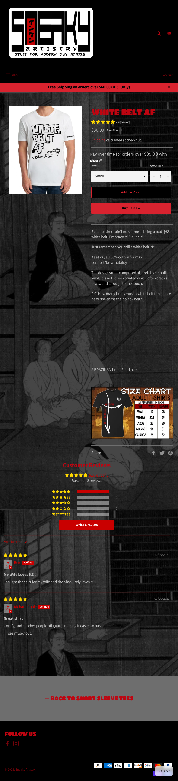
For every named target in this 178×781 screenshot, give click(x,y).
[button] (103, 122)
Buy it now (131, 208)
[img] (15, 555)
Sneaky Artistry (25, 769)
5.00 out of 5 (98, 475)
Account (168, 75)
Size (94, 166)
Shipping (98, 140)
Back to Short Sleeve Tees (91, 698)
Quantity (156, 166)
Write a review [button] (87, 525)
